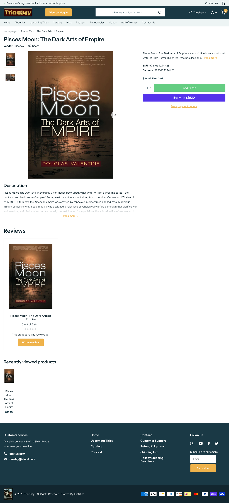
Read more (210, 57)
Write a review (31, 342)
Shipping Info (149, 452)
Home (7, 22)
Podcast (96, 452)
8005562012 (17, 453)
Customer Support (153, 440)
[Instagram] (191, 443)
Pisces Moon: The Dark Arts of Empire (9, 399)
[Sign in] (214, 12)
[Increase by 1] (151, 85)
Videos (113, 22)
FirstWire (79, 493)
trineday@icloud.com (22, 459)
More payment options (184, 106)
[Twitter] (216, 443)
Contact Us (148, 22)
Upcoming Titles (39, 22)
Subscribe (203, 468)
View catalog (57, 12)
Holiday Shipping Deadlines (152, 459)
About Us (20, 22)
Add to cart (189, 87)
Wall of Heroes (129, 22)
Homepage (10, 31)
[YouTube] (201, 443)
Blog (69, 22)
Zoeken (160, 12)
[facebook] (209, 443)
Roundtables (97, 22)
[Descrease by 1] (151, 91)
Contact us (211, 3)
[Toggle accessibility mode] (223, 3)
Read (69, 215)
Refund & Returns (152, 446)
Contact (146, 435)
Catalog (57, 22)
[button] (115, 115)
